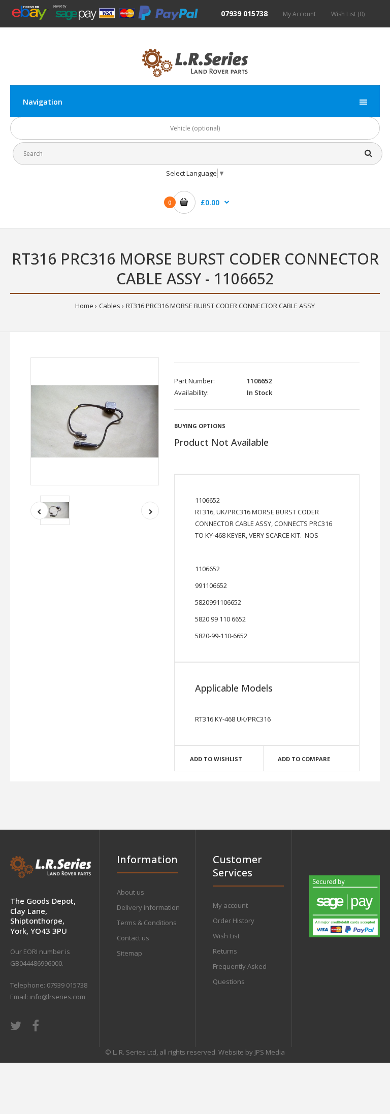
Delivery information (148, 907)
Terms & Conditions (147, 922)
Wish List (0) (348, 14)
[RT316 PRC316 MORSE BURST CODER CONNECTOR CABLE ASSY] (94, 421)
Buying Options (199, 426)
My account (230, 905)
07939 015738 (244, 13)
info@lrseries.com (57, 996)
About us (130, 892)
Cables (109, 305)
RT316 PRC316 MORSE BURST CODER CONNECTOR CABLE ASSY (220, 305)
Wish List (226, 935)
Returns (225, 951)
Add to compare (304, 759)
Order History (233, 920)
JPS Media (269, 1052)
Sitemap (129, 953)
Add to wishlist (216, 759)
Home (84, 305)
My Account (299, 14)
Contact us (133, 937)
